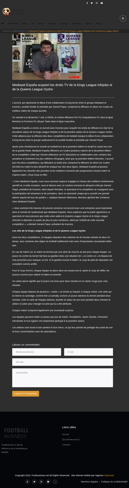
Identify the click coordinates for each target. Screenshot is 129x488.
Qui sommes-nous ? (71, 439)
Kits (33, 23)
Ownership (76, 23)
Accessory (52, 23)
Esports (88, 23)
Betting (98, 23)
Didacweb (109, 475)
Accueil (65, 434)
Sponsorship (13, 23)
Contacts (66, 445)
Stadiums (64, 23)
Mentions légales (89, 481)
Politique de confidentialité (114, 481)
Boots (41, 23)
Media (24, 23)
